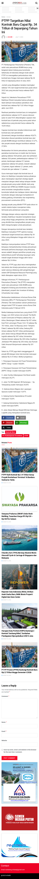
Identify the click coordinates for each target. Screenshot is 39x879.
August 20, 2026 (6, 638)
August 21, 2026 (6, 560)
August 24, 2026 (6, 482)
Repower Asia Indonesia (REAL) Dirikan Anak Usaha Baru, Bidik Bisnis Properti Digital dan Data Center (17, 594)
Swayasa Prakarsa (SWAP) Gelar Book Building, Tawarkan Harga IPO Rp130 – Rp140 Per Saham (17, 516)
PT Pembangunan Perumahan (12, 435)
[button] (19, 783)
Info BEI (10, 37)
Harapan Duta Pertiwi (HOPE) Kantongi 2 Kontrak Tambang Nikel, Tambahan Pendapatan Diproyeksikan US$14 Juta (18, 633)
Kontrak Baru (10, 432)
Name (4, 722)
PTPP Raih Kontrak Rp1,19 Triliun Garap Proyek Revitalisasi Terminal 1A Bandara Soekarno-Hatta (18, 477)
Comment (5, 696)
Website (4, 740)
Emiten (9, 17)
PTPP (26, 435)
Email (4, 731)
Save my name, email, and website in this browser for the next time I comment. (20, 751)
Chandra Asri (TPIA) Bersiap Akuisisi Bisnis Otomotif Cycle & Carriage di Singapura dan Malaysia (19, 555)
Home (3, 17)
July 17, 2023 (19, 37)
